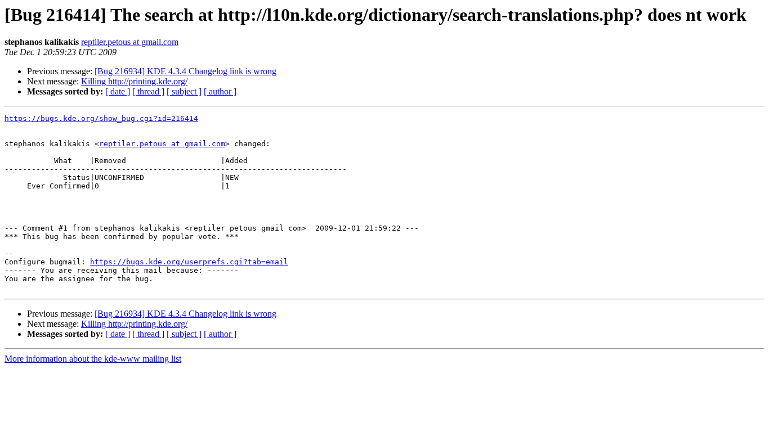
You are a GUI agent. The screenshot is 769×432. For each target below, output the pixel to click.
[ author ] (220, 91)
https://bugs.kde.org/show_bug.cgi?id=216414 (101, 118)
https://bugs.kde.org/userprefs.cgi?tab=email (189, 262)
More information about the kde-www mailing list (93, 358)
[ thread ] (148, 91)
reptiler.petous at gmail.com (129, 42)
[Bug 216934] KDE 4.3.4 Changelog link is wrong (185, 71)
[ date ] (117, 91)
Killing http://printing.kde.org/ (134, 81)
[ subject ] (184, 91)
